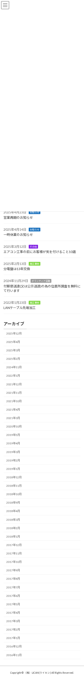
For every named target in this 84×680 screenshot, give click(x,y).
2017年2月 (13, 629)
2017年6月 (13, 595)
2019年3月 (13, 451)
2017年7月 (13, 587)
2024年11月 (14, 367)
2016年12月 (14, 646)
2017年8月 (13, 578)
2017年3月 (13, 621)
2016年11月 (14, 655)
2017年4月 (13, 612)
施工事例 (34, 263)
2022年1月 (13, 375)
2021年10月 (14, 401)
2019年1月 (13, 469)
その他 (33, 246)
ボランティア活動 (41, 280)
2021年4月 (13, 409)
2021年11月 (14, 392)
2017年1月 (13, 638)
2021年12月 (14, 384)
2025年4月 (13, 342)
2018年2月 (13, 528)
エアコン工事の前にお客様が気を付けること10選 (40, 252)
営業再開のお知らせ (18, 217)
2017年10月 (14, 562)
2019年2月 (13, 460)
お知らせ (34, 212)
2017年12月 (14, 545)
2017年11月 (14, 553)
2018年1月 (13, 536)
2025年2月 (13, 358)
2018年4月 (13, 511)
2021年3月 (13, 418)
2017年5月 (13, 604)
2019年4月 (13, 443)
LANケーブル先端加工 (20, 308)
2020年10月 (14, 426)
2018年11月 (14, 485)
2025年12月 (14, 333)
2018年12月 (14, 477)
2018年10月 (14, 494)
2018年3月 (13, 519)
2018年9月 (13, 502)
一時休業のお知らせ (18, 235)
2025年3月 (13, 350)
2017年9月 (13, 570)
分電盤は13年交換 (17, 269)
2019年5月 (13, 435)
